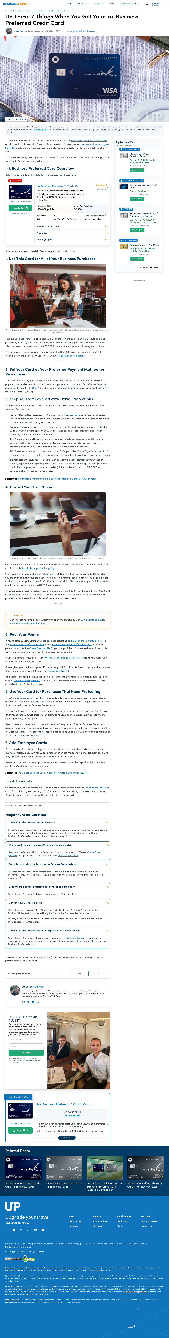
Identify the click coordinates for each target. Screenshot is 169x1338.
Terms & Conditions (43, 1244)
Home (7, 11)
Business (98, 4)
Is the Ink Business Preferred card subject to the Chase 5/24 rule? (45, 931)
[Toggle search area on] (147, 4)
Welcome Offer (44, 206)
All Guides (26, 1244)
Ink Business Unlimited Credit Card (71, 645)
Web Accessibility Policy (67, 1244)
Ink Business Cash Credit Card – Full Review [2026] (64, 1185)
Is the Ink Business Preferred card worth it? (33, 823)
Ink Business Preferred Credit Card (53, 11)
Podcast (145, 1217)
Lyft (106, 388)
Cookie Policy (88, 1244)
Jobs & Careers (149, 1222)
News (69, 4)
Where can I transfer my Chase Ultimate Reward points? (40, 845)
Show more (65, 1138)
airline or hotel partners (27, 681)
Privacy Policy (12, 1244)
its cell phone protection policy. (38, 568)
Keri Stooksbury (90, 31)
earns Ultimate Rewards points (85, 641)
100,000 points (72, 1116)
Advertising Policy (40, 130)
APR (55, 216)
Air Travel (98, 1227)
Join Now (26, 1053)
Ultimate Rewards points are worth (64, 658)
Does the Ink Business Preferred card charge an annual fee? (42, 887)
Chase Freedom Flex (41, 648)
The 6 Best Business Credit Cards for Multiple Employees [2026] (52, 773)
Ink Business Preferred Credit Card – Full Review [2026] (23, 1185)
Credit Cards (82, 4)
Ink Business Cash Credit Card (27, 645)
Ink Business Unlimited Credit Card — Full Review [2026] (144, 1185)
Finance (97, 1217)
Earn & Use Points (129, 4)
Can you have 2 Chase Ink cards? (27, 903)
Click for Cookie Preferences (131, 1244)
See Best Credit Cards (147, 268)
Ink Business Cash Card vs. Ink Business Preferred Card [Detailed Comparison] (104, 1186)
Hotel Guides (124, 1217)
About (120, 1227)
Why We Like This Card (48, 227)
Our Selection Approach (125, 145)
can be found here (68, 856)
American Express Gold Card (144, 245)
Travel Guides (100, 1222)
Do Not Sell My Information (18, 1247)
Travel (111, 4)
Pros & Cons (43, 233)
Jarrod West (19, 31)
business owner (25, 698)
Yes (79, 974)
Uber (34, 388)
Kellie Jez (77, 31)
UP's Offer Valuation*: (83, 206)
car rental (75, 415)
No (99, 974)
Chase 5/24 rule (75, 938)
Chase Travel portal (58, 671)
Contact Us (147, 1227)
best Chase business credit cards (89, 141)
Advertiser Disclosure (156, 4)
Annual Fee (41, 216)
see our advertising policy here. (135, 1292)
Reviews (31, 11)
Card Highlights (44, 240)
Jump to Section (15, 119)
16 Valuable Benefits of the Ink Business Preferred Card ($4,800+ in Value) (57, 479)
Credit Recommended (94, 216)
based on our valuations (72, 356)
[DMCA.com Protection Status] (13, 1259)
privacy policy (28, 1060)
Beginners (122, 1222)
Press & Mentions (106, 1244)
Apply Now (19, 208)
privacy (22, 1058)
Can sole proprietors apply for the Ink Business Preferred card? (44, 864)
